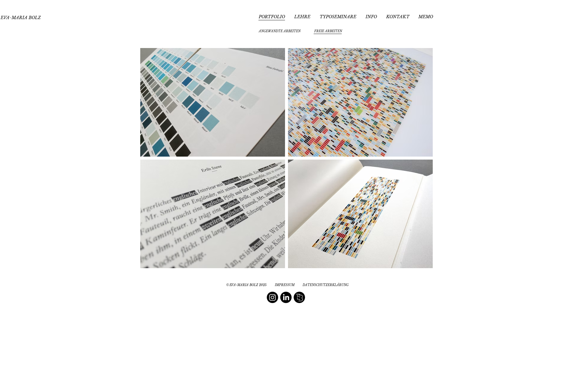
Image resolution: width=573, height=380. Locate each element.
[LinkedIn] (286, 297)
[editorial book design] (299, 297)
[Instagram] (272, 297)
